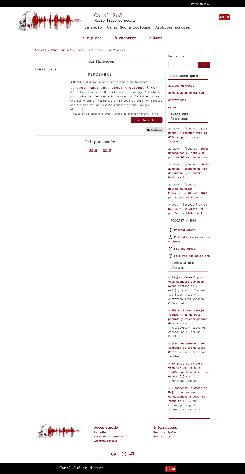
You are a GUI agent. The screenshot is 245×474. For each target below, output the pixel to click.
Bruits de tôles (187, 197)
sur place (92, 38)
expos (172, 107)
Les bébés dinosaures (191, 157)
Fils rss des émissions (191, 255)
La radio (93, 27)
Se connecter (200, 3)
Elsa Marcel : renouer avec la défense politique (187, 133)
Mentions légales (165, 432)
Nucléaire (156, 130)
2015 (107, 150)
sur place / (120, 81)
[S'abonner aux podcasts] (124, 454)
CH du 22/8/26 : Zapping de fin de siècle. (188, 169)
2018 (93, 150)
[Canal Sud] (49, 30)
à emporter (125, 38)
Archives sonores (173, 27)
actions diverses (181, 85)
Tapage (173, 141)
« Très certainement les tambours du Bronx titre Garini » (187, 348)
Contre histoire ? (188, 213)
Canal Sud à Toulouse (128, 27)
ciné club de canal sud (186, 92)
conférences (139, 81)
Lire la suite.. (146, 120)
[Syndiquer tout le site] (113, 454)
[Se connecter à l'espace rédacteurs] (131, 454)
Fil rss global (185, 248)
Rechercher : (179, 56)
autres (156, 38)
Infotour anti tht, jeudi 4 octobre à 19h (114, 87)
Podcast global (185, 229)
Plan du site (162, 436)
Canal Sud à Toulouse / (91, 81)
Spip (122, 447)
